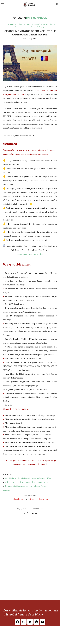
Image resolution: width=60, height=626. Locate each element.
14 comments (37, 508)
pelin (35, 38)
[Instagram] (24, 622)
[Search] (57, 4)
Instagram (43, 499)
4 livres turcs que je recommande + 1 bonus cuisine (27, 482)
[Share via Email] (36, 513)
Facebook (18, 499)
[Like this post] (24, 513)
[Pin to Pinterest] (33, 513)
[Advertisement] (30, 569)
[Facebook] (17, 622)
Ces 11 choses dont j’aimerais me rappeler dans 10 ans (28, 478)
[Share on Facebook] (27, 513)
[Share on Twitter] (30, 513)
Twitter (31, 499)
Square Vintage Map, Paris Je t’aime (30, 254)
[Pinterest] (36, 622)
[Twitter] (30, 622)
